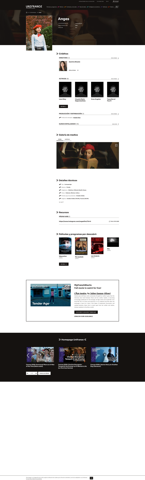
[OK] (91, 478)
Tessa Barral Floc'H (111, 100)
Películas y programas (52, 7)
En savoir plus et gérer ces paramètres (34, 478)
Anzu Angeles (96, 99)
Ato (108, 249)
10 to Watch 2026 (100, 1)
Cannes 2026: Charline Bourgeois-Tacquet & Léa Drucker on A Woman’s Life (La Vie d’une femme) (40, 366)
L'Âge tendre (80, 293)
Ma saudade (79, 257)
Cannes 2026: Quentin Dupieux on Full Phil (103, 365)
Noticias (62, 7)
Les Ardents (95, 256)
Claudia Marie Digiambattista (80, 100)
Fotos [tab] (59, 139)
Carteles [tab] (67, 139)
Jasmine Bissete (78, 23)
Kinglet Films (76, 117)
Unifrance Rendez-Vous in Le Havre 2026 (86, 1)
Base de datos (83, 7)
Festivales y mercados (71, 7)
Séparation (63, 256)
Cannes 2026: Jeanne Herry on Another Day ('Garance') (72, 365)
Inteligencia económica (94, 7)
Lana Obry (62, 99)
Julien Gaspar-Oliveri (100, 293)
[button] (116, 145)
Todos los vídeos (44, 373)
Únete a (112, 7)
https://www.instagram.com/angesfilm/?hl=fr (75, 221)
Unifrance (105, 7)
